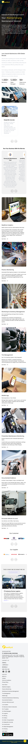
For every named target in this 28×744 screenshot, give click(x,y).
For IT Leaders (5, 709)
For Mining (4, 715)
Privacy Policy (5, 682)
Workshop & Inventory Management (10, 691)
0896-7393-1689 (5, 669)
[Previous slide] (12, 141)
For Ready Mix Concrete (7, 722)
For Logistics (5, 713)
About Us (4, 676)
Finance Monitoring (6, 689)
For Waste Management (7, 726)
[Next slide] (16, 141)
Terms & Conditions (6, 680)
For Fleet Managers (6, 711)
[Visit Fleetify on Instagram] (6, 671)
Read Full (5, 600)
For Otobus (4, 717)
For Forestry (5, 728)
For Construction (6, 724)
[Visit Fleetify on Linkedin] (9, 671)
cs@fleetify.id (5, 664)
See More (4, 239)
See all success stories (13, 572)
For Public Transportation (8, 720)
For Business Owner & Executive (9, 706)
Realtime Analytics (6, 686)
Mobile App (4, 695)
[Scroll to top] (25, 741)
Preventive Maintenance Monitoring (10, 697)
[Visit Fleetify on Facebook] (3, 671)
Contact (4, 678)
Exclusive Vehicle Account (8, 702)
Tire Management (6, 693)
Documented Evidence (7, 700)
